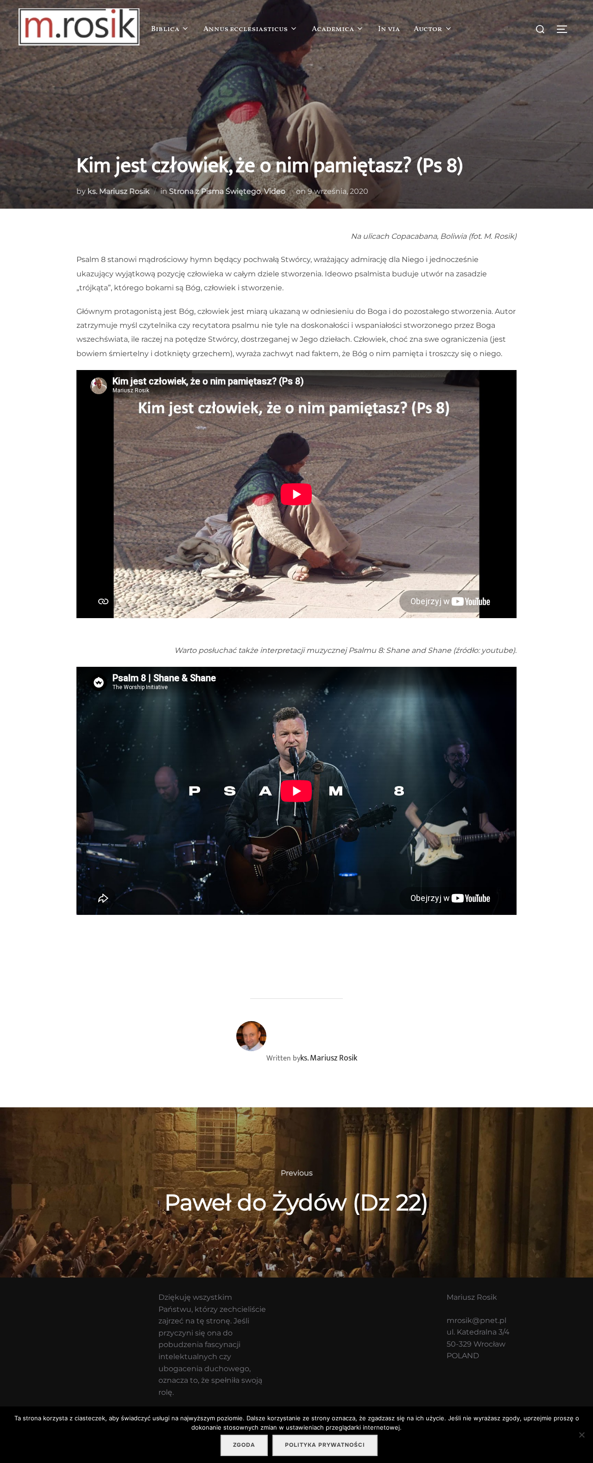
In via (389, 29)
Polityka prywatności (325, 1445)
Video (274, 191)
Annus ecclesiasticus (245, 29)
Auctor (428, 29)
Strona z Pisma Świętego (215, 191)
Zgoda (244, 1445)
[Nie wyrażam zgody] (581, 1434)
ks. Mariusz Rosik (119, 191)
